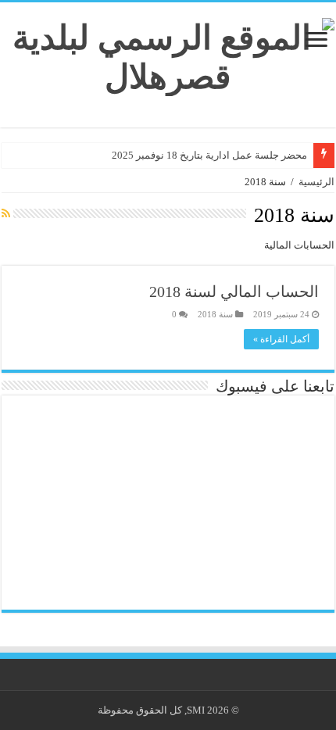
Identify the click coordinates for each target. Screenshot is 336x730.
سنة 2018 (215, 314)
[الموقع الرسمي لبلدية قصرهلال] (168, 53)
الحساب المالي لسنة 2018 (234, 291)
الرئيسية (316, 182)
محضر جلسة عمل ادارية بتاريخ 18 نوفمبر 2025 (209, 155)
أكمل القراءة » (281, 339)
